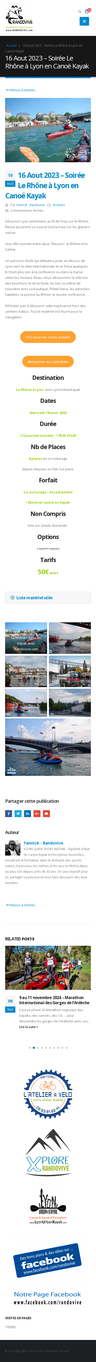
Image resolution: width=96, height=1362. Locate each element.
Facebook (8, 813)
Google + (37, 813)
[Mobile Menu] (84, 21)
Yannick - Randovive (30, 205)
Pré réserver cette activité (48, 337)
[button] (30, 1047)
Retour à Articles (22, 90)
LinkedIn (27, 813)
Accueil (11, 45)
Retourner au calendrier (48, 361)
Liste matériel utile (34, 598)
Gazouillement (18, 813)
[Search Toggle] (80, 11)
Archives (59, 205)
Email (46, 813)
